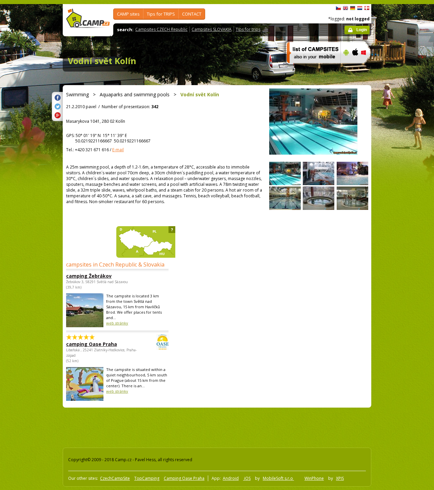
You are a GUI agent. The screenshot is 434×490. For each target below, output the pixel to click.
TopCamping (146, 478)
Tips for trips (248, 29)
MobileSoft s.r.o (278, 478)
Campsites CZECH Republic (161, 29)
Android (231, 478)
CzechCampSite (115, 478)
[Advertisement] (399, 208)
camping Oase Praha (91, 344)
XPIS (340, 478)
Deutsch (352, 8)
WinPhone (314, 478)
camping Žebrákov (89, 276)
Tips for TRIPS (161, 14)
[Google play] (345, 67)
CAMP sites (128, 14)
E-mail (118, 150)
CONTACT (191, 14)
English (345, 8)
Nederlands (359, 8)
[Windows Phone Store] (367, 67)
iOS (247, 478)
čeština (338, 8)
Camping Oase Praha (184, 478)
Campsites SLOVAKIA (212, 29)
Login (361, 29)
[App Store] (354, 67)
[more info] (310, 67)
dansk (367, 8)
